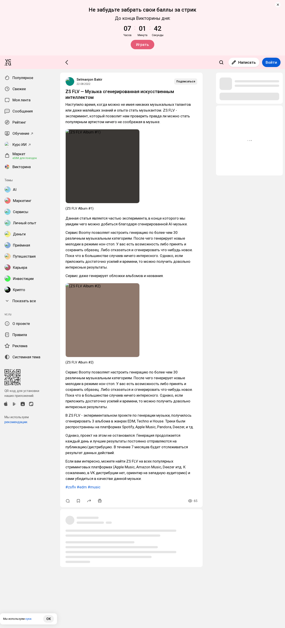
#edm (82, 487)
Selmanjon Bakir (89, 79)
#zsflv (70, 487)
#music (94, 487)
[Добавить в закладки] (78, 501)
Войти (271, 62)
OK (48, 619)
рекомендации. (16, 422)
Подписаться (185, 81)
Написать (247, 62)
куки (28, 618)
